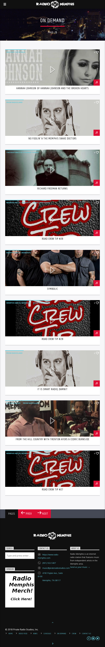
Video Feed (23, 633)
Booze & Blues (13, 403)
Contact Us (86, 633)
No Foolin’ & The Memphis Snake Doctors (52, 138)
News (35, 633)
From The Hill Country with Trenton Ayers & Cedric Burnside (52, 439)
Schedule (47, 633)
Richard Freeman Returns (52, 188)
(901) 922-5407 (49, 563)
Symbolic (52, 289)
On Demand (61, 633)
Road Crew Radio (41, 202)
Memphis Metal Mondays (18, 202)
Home (10, 633)
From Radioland (14, 102)
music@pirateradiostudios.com (56, 568)
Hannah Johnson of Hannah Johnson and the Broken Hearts (52, 88)
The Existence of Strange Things (22, 152)
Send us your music (79, 567)
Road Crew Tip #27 (52, 489)
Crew (74, 633)
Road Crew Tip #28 (52, 339)
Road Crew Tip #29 (52, 239)
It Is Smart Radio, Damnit (52, 389)
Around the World (15, 52)
